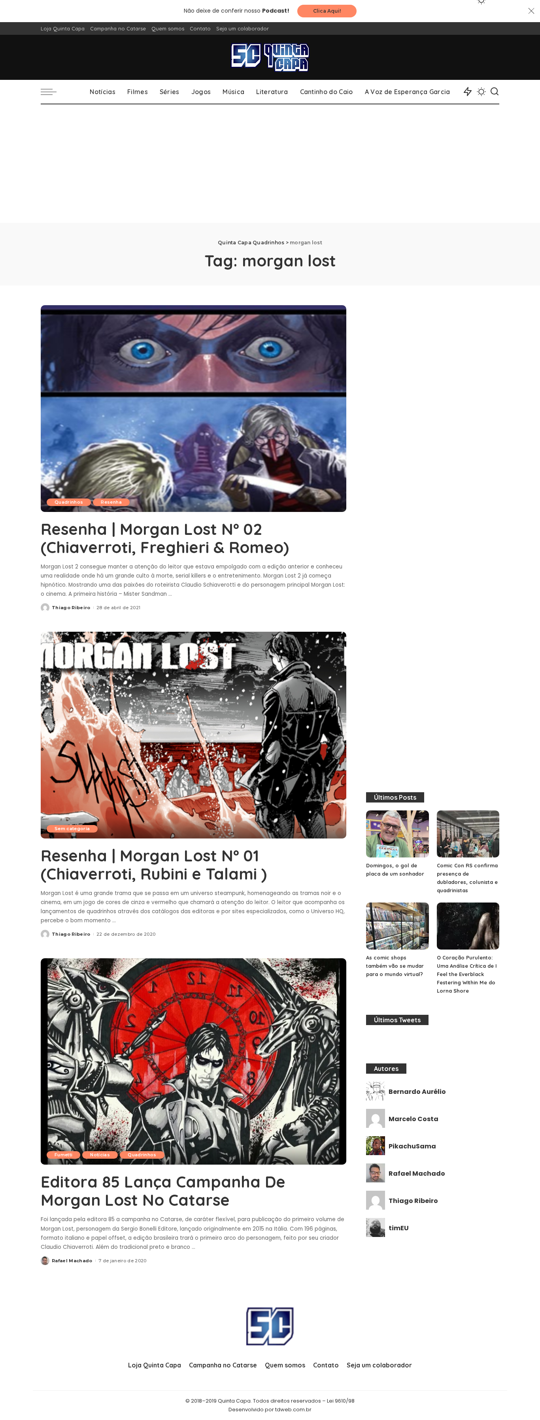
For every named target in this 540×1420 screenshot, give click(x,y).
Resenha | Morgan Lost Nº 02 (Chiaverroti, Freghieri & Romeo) (165, 538)
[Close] (531, 11)
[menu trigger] (52, 92)
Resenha (111, 502)
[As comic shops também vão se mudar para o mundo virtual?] (397, 926)
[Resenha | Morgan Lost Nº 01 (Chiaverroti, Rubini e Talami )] (193, 735)
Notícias (100, 1155)
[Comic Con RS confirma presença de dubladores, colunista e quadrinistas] (468, 833)
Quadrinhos (69, 502)
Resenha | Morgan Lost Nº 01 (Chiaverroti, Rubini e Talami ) (154, 865)
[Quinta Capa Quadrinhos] (270, 57)
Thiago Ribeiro (71, 607)
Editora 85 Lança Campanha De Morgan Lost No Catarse (163, 1191)
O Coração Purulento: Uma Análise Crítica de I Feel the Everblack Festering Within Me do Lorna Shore (467, 974)
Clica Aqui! (327, 11)
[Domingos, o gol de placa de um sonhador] (397, 833)
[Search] (494, 92)
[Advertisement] (270, 163)
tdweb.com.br (293, 1409)
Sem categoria (72, 828)
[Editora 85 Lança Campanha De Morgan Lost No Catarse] (193, 1061)
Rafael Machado (72, 1260)
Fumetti (63, 1155)
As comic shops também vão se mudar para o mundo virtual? (395, 965)
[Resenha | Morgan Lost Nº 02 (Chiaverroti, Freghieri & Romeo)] (193, 408)
